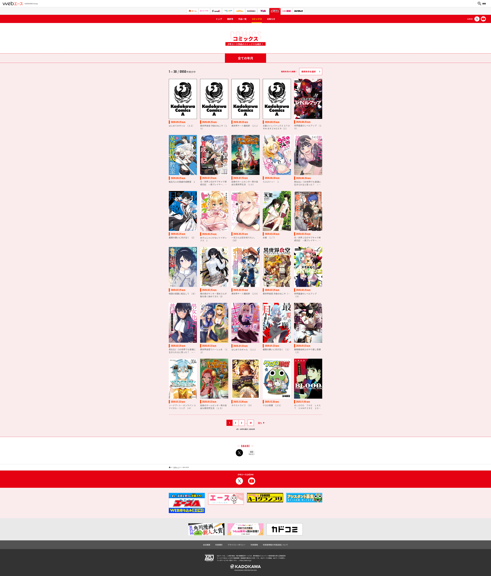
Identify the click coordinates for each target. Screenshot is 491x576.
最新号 (230, 18)
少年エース (176, 467)
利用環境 (254, 544)
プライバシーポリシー (237, 544)
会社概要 (206, 544)
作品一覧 (242, 18)
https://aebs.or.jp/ (245, 560)
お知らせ (271, 18)
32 (251, 422)
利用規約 (218, 544)
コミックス (257, 18)
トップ (219, 18)
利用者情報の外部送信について (275, 544)
